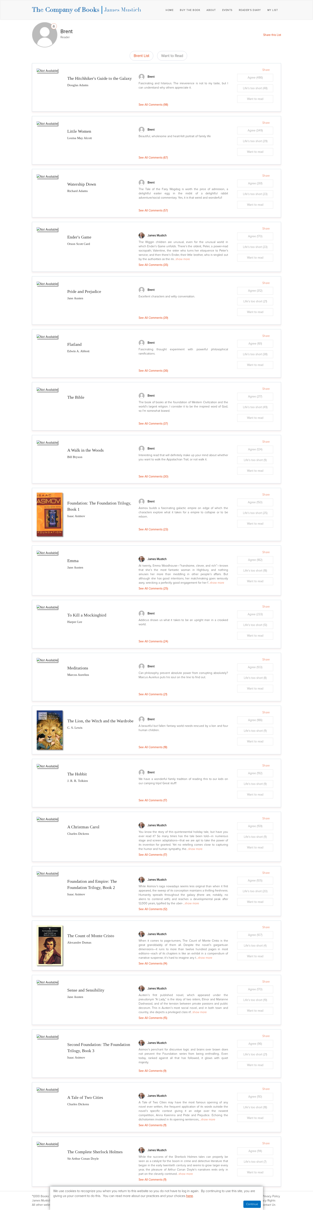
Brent (151, 77)
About (211, 10)
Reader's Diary (250, 10)
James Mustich (122, 9)
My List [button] (272, 10)
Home (170, 10)
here (189, 1196)
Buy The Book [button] (190, 10)
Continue (252, 1204)
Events (227, 10)
